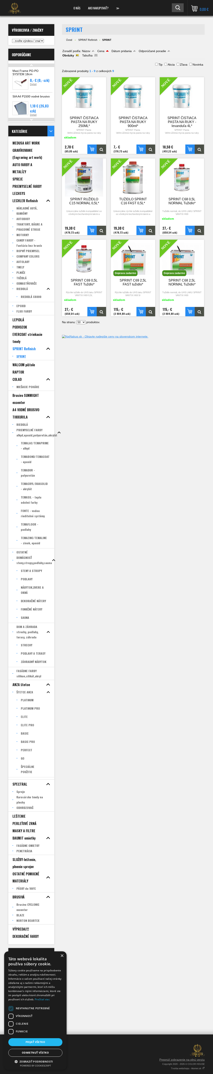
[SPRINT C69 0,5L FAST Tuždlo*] (101, 311)
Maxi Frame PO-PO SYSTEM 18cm (25, 72)
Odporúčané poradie (152, 51)
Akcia (171, 64)
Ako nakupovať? (98, 8)
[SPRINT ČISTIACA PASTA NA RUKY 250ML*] (101, 149)
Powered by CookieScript (35, 1065)
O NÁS (76, 8)
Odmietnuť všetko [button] (35, 1052)
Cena (100, 51)
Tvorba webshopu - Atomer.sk (186, 1068)
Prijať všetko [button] (35, 1042)
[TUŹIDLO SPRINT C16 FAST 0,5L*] (150, 230)
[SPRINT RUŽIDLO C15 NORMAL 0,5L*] (101, 230)
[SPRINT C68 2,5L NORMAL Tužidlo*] (199, 311)
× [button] (61, 955)
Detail (33, 84)
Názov (86, 51)
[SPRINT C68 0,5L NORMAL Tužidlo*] (199, 230)
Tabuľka (87, 55)
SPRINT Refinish (87, 40)
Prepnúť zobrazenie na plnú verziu (182, 1059)
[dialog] (35, 1010)
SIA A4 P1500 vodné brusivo (31, 96)
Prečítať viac (42, 999)
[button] (35, 1061)
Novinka (198, 64)
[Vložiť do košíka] (92, 149)
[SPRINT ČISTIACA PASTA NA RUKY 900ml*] (150, 149)
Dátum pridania (121, 51)
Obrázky (68, 55)
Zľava (183, 64)
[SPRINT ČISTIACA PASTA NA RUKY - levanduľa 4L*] (199, 149)
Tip (160, 64)
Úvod (69, 40)
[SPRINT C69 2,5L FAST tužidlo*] (150, 311)
